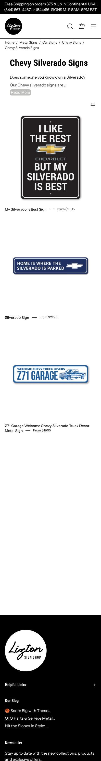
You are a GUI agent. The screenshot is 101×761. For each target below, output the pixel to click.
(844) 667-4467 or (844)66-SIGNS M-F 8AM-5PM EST (50, 9)
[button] (69, 26)
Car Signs (49, 42)
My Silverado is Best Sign (26, 209)
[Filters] (93, 104)
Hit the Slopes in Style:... (26, 725)
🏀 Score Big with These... (27, 710)
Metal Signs (28, 42)
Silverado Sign (17, 317)
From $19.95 (66, 209)
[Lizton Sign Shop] (13, 26)
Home (9, 42)
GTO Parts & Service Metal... (30, 718)
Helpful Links (15, 684)
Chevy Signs (71, 42)
